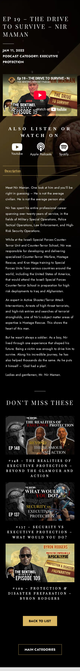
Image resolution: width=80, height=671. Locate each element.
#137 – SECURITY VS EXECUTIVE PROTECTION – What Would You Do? (40, 532)
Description (13, 171)
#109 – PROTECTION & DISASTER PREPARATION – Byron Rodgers (40, 593)
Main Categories (40, 649)
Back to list (40, 621)
